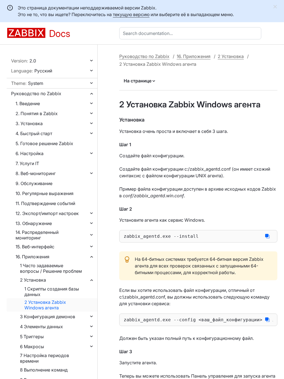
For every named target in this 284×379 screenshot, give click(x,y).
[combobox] (191, 33)
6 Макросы (32, 346)
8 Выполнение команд (44, 370)
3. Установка (29, 123)
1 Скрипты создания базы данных (51, 291)
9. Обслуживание (34, 183)
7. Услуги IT (27, 163)
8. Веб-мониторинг (36, 173)
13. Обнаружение (34, 223)
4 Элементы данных (41, 326)
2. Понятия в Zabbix (37, 113)
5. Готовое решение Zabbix (44, 143)
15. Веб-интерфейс (35, 246)
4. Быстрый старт (34, 133)
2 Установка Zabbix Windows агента (45, 304)
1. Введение (28, 103)
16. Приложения (32, 256)
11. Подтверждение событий (45, 203)
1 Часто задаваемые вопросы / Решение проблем (51, 268)
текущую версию (131, 14)
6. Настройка (30, 153)
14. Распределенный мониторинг (37, 235)
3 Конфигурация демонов (47, 316)
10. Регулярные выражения (44, 193)
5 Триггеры (32, 336)
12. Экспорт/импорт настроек (47, 213)
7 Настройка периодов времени (44, 358)
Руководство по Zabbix (36, 93)
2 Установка (33, 280)
